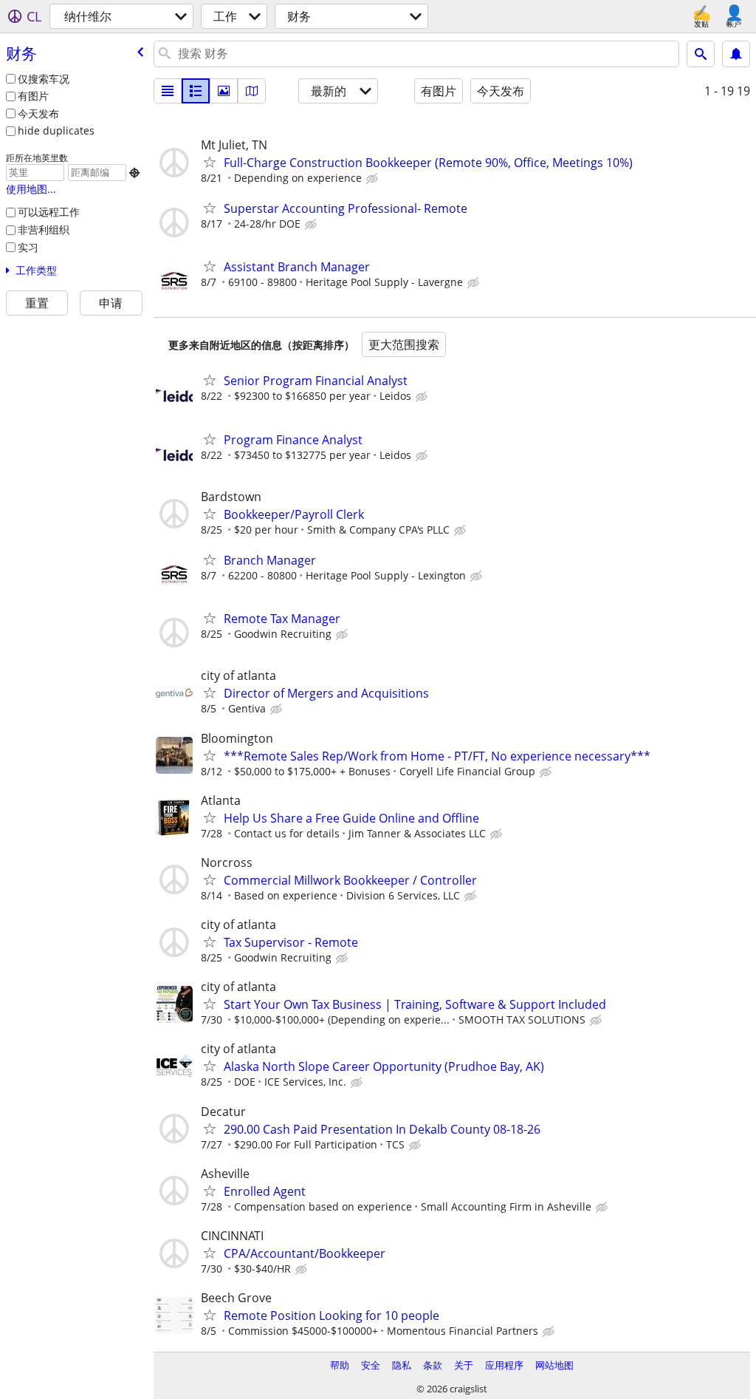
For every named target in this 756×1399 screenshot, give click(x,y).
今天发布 (38, 113)
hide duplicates (56, 130)
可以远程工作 (49, 212)
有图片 (33, 96)
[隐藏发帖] (373, 179)
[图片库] (224, 90)
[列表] (168, 90)
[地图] (252, 90)
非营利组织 (43, 229)
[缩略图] (196, 90)
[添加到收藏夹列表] (210, 162)
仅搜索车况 (43, 79)
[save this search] (736, 54)
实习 (28, 247)
